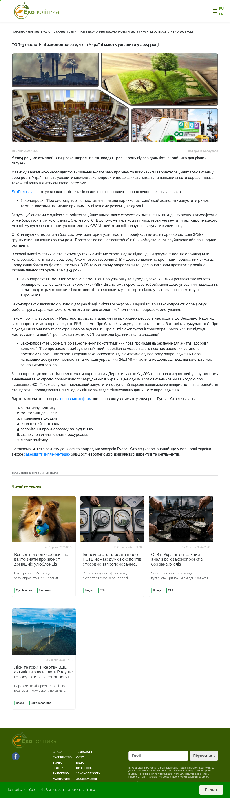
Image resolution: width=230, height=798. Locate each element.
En (221, 14)
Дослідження (86, 778)
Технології (84, 752)
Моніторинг (61, 778)
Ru (221, 9)
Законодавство (29, 473)
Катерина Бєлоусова (203, 151)
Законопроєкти (88, 773)
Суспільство (62, 757)
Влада (57, 752)
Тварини (45, 590)
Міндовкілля (50, 473)
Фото (80, 757)
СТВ (102, 590)
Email (136, 756)
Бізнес (57, 762)
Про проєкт (84, 768)
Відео (80, 762)
